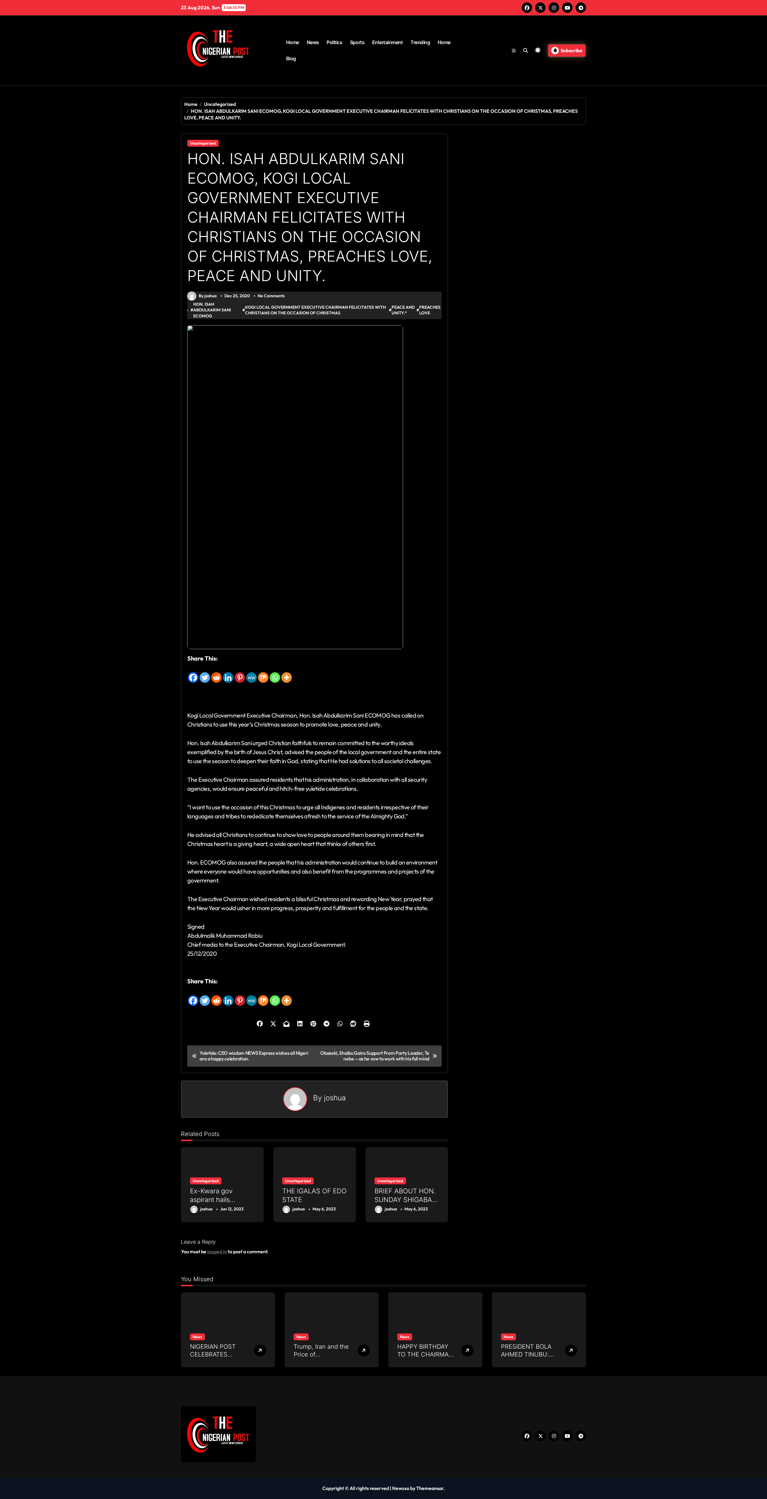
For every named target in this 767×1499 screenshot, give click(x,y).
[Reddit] (216, 673)
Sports (357, 42)
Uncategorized (203, 143)
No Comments (271, 295)
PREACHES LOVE (429, 310)
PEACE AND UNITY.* (403, 310)
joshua (335, 1097)
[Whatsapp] (275, 673)
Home (292, 42)
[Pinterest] (240, 673)
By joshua (208, 295)
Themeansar (429, 1488)
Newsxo (400, 1488)
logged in (217, 1252)
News (313, 42)
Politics (334, 42)
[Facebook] (193, 673)
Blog (291, 58)
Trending (420, 42)
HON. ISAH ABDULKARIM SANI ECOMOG (212, 310)
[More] (286, 673)
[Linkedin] (228, 673)
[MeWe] (251, 673)
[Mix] (263, 673)
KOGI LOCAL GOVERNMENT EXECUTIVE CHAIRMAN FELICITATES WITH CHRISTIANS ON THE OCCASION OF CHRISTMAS (315, 310)
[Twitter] (205, 673)
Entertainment (387, 42)
